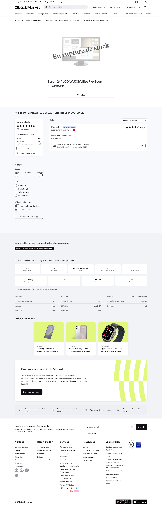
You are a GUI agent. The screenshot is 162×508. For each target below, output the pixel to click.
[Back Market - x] (16, 475)
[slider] (16, 175)
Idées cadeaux (88, 457)
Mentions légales (112, 477)
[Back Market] (27, 7)
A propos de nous (21, 447)
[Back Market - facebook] (27, 470)
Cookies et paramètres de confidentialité (114, 466)
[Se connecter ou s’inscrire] (139, 7)
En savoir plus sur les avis (27, 153)
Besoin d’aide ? (115, 7)
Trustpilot (18, 463)
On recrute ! (19, 466)
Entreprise (130, 7)
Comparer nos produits (91, 450)
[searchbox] (67, 7)
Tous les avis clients (90, 454)
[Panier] (145, 7)
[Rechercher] (46, 7)
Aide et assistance (44, 450)
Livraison (40, 454)
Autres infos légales (113, 474)
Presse (17, 450)
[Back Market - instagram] (16, 470)
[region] (81, 339)
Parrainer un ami (66, 447)
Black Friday (87, 460)
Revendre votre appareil (69, 460)
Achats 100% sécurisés (68, 485)
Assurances (64, 456)
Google (73, 381)
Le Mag (85, 447)
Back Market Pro (66, 482)
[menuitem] (43, 13)
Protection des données (115, 471)
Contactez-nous (43, 447)
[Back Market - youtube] (22, 470)
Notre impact (20, 454)
